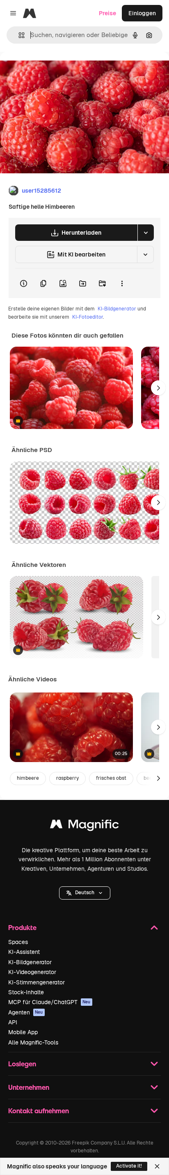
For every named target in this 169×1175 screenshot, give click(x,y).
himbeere (28, 778)
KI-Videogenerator (32, 972)
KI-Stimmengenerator (36, 982)
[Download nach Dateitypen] (145, 232)
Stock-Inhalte (26, 992)
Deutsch (84, 892)
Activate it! (129, 1166)
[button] (84, 893)
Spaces (18, 942)
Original (52, 71)
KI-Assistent (24, 952)
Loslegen (22, 1063)
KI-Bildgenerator (117, 308)
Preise (107, 13)
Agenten (25, 1012)
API (12, 1022)
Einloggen (142, 13)
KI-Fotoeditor (87, 317)
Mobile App (23, 1032)
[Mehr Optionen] (122, 283)
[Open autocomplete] (18, 35)
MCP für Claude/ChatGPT (49, 1002)
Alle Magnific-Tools (33, 1042)
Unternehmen (28, 1087)
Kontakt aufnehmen (38, 1110)
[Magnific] (84, 826)
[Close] (157, 1166)
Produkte (22, 927)
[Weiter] (158, 388)
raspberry (67, 778)
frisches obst (111, 778)
